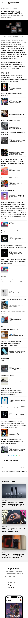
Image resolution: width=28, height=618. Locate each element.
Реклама (11, 587)
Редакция (11, 585)
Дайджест (5, 500)
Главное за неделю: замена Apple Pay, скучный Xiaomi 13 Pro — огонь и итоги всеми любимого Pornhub (13, 529)
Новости (10, 84)
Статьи (10, 100)
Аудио (10, 334)
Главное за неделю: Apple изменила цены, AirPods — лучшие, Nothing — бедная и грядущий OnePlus (13, 555)
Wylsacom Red (6, 8)
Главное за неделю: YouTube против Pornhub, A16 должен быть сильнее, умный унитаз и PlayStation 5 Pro (13, 504)
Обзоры (13, 334)
